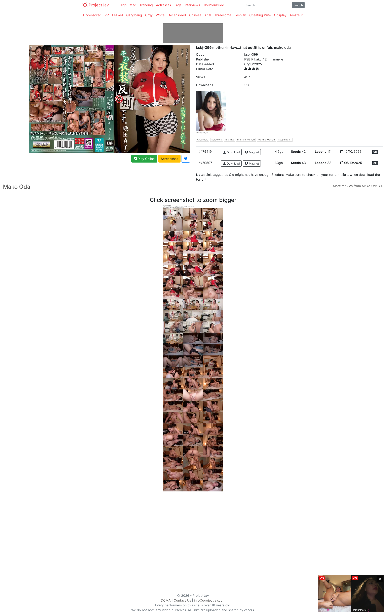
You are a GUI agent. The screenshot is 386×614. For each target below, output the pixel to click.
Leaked (117, 15)
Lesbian (240, 15)
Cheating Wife (260, 15)
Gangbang (134, 15)
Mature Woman (266, 139)
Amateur (296, 15)
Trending (146, 5)
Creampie (202, 139)
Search (298, 5)
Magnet (253, 152)
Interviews (192, 5)
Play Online (146, 159)
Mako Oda (202, 132)
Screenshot (169, 159)
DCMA (166, 600)
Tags (177, 5)
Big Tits (229, 139)
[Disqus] (193, 541)
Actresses (163, 5)
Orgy (149, 15)
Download (233, 152)
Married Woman (246, 139)
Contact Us (182, 600)
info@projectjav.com (209, 600)
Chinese (195, 15)
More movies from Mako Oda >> (358, 186)
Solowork (216, 139)
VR (107, 15)
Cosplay (280, 15)
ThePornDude (213, 5)
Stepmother (284, 139)
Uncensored (92, 15)
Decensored (177, 15)
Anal (207, 15)
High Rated (127, 5)
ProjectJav (98, 5)
